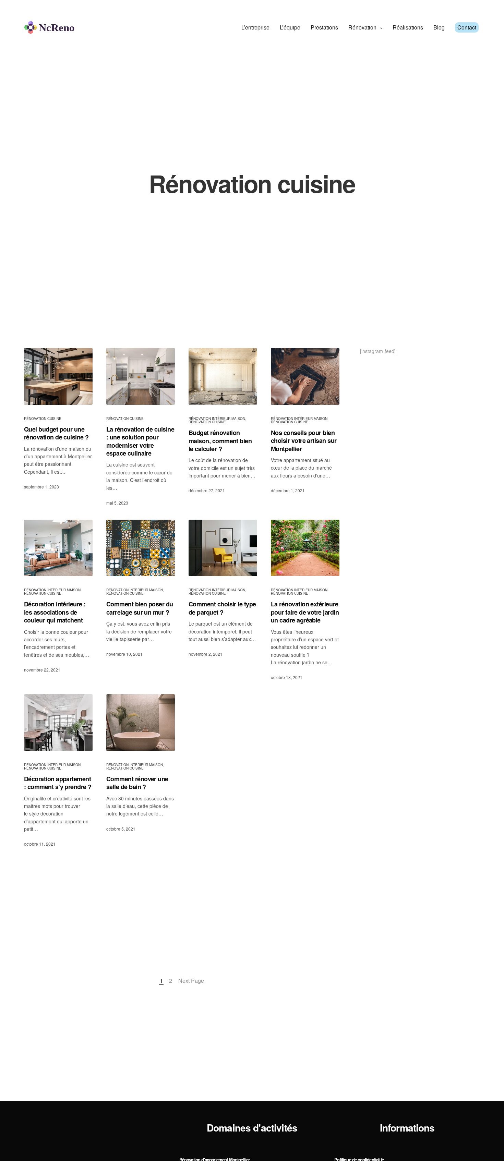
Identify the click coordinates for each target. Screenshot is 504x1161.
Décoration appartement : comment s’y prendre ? (58, 783)
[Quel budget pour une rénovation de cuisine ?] (58, 376)
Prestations (324, 27)
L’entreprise (255, 27)
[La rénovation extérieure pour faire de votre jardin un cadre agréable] (305, 548)
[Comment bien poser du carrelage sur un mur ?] (140, 548)
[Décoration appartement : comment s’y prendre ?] (58, 722)
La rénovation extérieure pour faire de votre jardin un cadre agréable (305, 612)
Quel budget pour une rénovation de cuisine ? (56, 433)
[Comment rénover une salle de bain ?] (140, 722)
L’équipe (290, 27)
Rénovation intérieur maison (217, 418)
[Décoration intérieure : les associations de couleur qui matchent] (58, 548)
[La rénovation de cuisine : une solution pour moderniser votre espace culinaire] (140, 376)
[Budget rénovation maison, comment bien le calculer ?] (223, 376)
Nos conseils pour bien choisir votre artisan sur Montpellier (304, 441)
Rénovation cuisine (42, 418)
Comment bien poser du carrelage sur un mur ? (139, 608)
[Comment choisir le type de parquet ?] (223, 548)
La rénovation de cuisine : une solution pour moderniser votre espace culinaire (140, 441)
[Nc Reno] (49, 27)
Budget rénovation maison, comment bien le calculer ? (220, 441)
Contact (466, 27)
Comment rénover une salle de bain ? (137, 783)
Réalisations (408, 27)
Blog (439, 27)
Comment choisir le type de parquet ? (222, 608)
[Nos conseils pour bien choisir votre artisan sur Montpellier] (305, 376)
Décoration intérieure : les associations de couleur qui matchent (55, 612)
